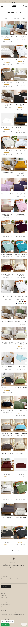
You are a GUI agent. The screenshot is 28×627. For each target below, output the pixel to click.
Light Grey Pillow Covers (7, 367)
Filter (5, 18)
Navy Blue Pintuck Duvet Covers (7, 388)
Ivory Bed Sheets (7, 150)
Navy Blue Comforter (7, 410)
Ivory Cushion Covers (7, 342)
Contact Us (3, 595)
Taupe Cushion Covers (7, 321)
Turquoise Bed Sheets (21, 254)
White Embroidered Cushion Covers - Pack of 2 (7, 296)
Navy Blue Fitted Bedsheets (20, 128)
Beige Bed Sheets (7, 235)
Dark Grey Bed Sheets (21, 540)
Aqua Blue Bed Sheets (7, 254)
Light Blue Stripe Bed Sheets (7, 37)
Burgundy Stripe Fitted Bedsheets (7, 473)
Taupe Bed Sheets (7, 82)
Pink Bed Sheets (21, 214)
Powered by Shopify (21, 623)
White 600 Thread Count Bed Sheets (21, 151)
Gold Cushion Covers (7, 172)
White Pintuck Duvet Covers (7, 60)
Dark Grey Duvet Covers (7, 541)
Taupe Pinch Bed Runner (20, 83)
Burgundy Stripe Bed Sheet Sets (21, 473)
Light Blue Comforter (21, 433)
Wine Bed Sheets (20, 235)
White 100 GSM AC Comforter (21, 275)
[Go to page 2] (20, 550)
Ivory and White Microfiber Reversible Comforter (21, 343)
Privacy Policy (4, 602)
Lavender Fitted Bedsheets (7, 518)
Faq (2, 606)
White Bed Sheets (21, 59)
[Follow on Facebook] (2, 620)
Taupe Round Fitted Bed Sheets (7, 215)
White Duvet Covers (7, 496)
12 (18, 550)
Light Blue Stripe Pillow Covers (21, 367)
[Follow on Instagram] (5, 620)
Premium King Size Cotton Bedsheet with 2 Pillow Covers (21, 296)
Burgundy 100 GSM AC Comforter (7, 275)
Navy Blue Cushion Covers (21, 37)
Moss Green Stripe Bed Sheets (21, 411)
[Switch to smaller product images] (26, 18)
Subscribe (6, 586)
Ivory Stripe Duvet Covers (21, 518)
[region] (14, 562)
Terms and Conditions (5, 604)
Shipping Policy (4, 600)
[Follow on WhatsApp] (8, 620)
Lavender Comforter (7, 453)
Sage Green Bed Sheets (21, 496)
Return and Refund (5, 597)
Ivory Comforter (20, 453)
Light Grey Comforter (7, 433)
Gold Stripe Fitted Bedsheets (21, 173)
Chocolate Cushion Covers (7, 105)
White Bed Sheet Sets (7, 127)
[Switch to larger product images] (23, 18)
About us (3, 593)
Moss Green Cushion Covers (20, 322)
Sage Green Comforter (21, 387)
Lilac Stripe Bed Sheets (7, 193)
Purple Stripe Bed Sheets (21, 194)
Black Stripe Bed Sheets (20, 105)
